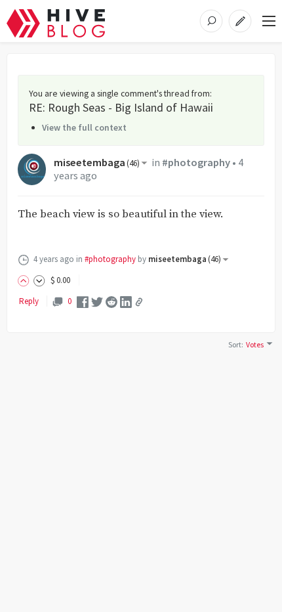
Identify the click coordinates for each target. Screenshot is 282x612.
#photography (196, 162)
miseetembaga (97, 162)
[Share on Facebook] (83, 301)
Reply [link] (29, 301)
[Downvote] (39, 280)
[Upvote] (25, 280)
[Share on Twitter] (97, 301)
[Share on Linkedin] (126, 301)
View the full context (84, 127)
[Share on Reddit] (111, 301)
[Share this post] (139, 302)
